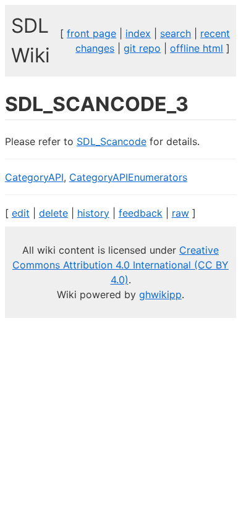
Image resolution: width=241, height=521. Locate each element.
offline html (196, 48)
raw (180, 213)
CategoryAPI (34, 177)
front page (91, 33)
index (138, 33)
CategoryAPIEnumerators (128, 177)
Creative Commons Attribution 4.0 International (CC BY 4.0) (120, 265)
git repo (142, 48)
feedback (141, 213)
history (93, 213)
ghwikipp (160, 294)
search (175, 33)
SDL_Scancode (111, 141)
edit (21, 213)
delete (53, 213)
